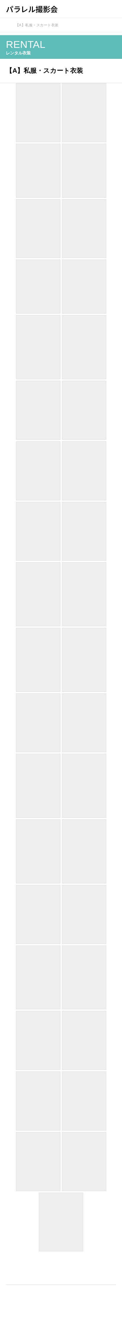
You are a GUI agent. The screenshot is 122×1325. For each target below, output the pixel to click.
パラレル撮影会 (32, 9)
